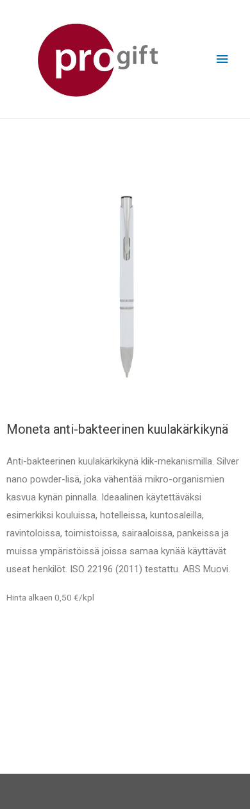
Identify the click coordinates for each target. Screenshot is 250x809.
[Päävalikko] (222, 59)
